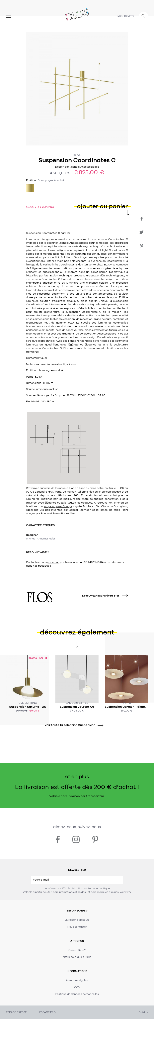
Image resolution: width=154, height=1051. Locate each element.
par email (53, 562)
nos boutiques (42, 566)
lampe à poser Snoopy (58, 506)
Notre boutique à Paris (77, 957)
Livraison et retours (77, 920)
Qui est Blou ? (77, 950)
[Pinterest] (141, 246)
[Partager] (141, 219)
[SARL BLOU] (77, 14)
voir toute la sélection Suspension (70, 725)
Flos (77, 155)
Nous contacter (77, 927)
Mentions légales (77, 980)
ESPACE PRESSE (16, 1012)
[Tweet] (141, 232)
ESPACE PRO (47, 1012)
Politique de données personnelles (77, 994)
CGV (128, 892)
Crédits (143, 1012)
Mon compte (126, 16)
